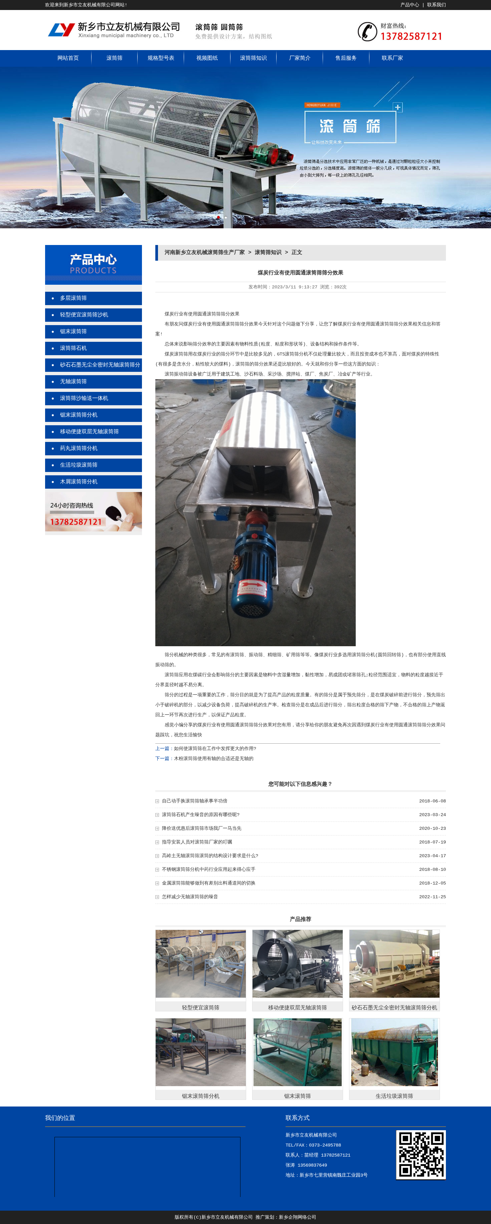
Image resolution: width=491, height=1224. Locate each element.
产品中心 (409, 5)
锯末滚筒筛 (73, 332)
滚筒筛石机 (73, 348)
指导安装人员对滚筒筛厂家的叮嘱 (197, 842)
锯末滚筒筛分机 (79, 415)
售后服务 (346, 58)
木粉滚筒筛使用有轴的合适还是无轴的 (214, 758)
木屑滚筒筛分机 (79, 482)
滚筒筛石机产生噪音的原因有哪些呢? (200, 814)
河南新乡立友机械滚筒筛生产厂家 (205, 253)
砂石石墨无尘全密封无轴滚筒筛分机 (394, 1008)
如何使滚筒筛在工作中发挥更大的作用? (215, 748)
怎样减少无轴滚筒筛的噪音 (190, 897)
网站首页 (68, 58)
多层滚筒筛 (73, 298)
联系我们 (436, 5)
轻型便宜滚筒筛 (200, 1008)
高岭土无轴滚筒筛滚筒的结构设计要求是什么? (210, 856)
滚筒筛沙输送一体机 (84, 399)
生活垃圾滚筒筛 (79, 465)
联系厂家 (392, 58)
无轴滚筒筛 (73, 382)
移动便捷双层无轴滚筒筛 (89, 432)
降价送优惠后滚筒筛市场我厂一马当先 (201, 828)
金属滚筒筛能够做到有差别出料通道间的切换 (209, 883)
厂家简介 (300, 58)
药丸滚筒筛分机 (79, 449)
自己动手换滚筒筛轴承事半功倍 (194, 801)
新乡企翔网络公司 (297, 1217)
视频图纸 (207, 58)
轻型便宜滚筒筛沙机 (84, 315)
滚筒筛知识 (253, 58)
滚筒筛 (115, 58)
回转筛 (394, 655)
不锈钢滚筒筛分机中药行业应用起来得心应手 (209, 869)
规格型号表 (161, 58)
